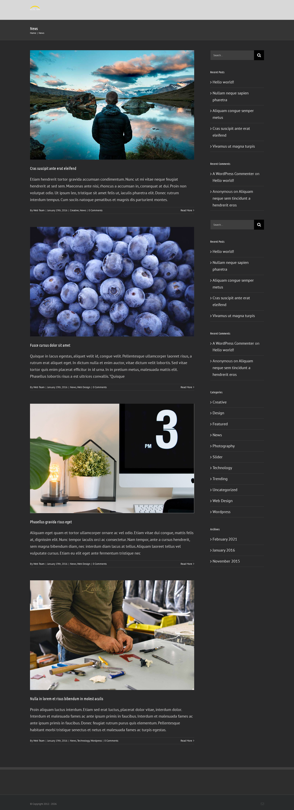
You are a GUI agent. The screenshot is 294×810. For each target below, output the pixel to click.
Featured (220, 424)
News (83, 210)
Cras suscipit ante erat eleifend (53, 168)
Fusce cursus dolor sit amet (50, 345)
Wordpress (96, 740)
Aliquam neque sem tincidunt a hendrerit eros (233, 198)
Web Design (83, 387)
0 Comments (95, 210)
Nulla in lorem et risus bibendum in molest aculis (66, 698)
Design (218, 413)
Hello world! (223, 82)
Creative (74, 210)
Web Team (39, 210)
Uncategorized (225, 489)
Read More (186, 210)
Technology (83, 740)
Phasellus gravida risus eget (51, 521)
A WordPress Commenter (233, 173)
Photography (224, 446)
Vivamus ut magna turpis (234, 146)
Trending (220, 478)
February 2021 (225, 539)
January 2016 (224, 550)
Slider (218, 457)
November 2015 (226, 561)
